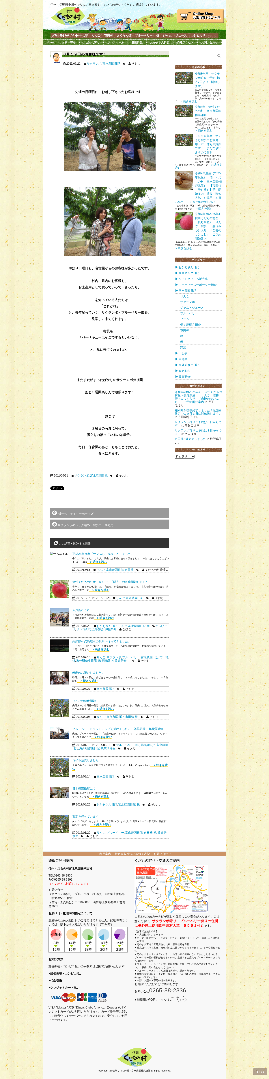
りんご (96, 35)
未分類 (183, 359)
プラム (184, 319)
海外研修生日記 (86, 660)
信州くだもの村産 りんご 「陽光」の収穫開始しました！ (111, 581)
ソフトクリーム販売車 (193, 278)
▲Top (260, 1071)
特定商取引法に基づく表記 (132, 853)
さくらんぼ (124, 35)
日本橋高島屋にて (84, 788)
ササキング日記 (189, 273)
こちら (178, 998)
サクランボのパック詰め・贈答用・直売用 (85, 525)
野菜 (183, 347)
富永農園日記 (111, 63)
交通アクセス (185, 42)
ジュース (181, 35)
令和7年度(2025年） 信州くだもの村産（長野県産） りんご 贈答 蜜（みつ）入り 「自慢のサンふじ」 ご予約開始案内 (210, 226)
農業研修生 (122, 660)
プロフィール (115, 42)
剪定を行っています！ (87, 816)
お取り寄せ (69, 42)
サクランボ (94, 63)
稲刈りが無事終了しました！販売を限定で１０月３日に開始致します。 (198, 412)
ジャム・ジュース (192, 307)
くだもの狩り (91, 42)
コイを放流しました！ (87, 760)
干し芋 (83, 35)
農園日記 (137, 42)
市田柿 (108, 35)
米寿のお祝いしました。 (88, 672)
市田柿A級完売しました (190, 438)
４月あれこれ (81, 610)
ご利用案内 (103, 853)
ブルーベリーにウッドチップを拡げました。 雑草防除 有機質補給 (119, 728)
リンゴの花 (83, 629)
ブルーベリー (144, 35)
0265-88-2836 (167, 990)
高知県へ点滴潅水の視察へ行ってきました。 (101, 641)
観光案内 (108, 660)
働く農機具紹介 (145, 745)
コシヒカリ (198, 35)
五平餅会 (98, 629)
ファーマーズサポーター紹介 (198, 284)
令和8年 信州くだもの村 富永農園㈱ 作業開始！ (209, 111)
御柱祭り (111, 629)
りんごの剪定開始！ (85, 700)
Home (50, 42)
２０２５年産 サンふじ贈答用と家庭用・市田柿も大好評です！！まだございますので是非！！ (208, 144)
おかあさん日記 (159, 42)
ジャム (167, 35)
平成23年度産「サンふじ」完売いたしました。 (103, 553)
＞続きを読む (97, 561)
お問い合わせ (209, 42)
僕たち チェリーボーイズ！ (76, 513)
